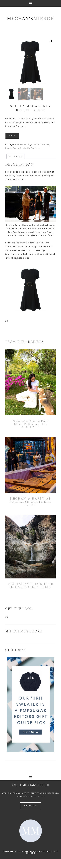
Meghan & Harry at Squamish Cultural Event (31, 502)
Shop (12, 136)
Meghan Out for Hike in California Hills (30, 585)
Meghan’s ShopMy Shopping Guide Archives (31, 424)
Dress (16, 148)
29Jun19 (44, 144)
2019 (36, 144)
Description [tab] (15, 156)
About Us (30, 806)
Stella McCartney (30, 148)
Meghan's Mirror (30, 18)
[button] (51, 41)
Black (8, 148)
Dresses (21, 144)
